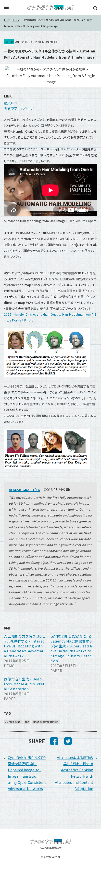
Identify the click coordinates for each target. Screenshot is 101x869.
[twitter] (68, 742)
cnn (27, 722)
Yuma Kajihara (51, 41)
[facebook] (54, 742)
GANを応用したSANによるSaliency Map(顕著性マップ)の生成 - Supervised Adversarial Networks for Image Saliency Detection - (71, 648)
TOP (6, 20)
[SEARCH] (95, 7)
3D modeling (13, 722)
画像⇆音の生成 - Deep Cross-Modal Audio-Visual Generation (24, 683)
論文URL (11, 102)
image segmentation (45, 722)
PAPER (15, 20)
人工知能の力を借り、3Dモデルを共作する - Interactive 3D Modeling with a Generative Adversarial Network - (24, 646)
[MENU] (6, 7)
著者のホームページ (19, 108)
